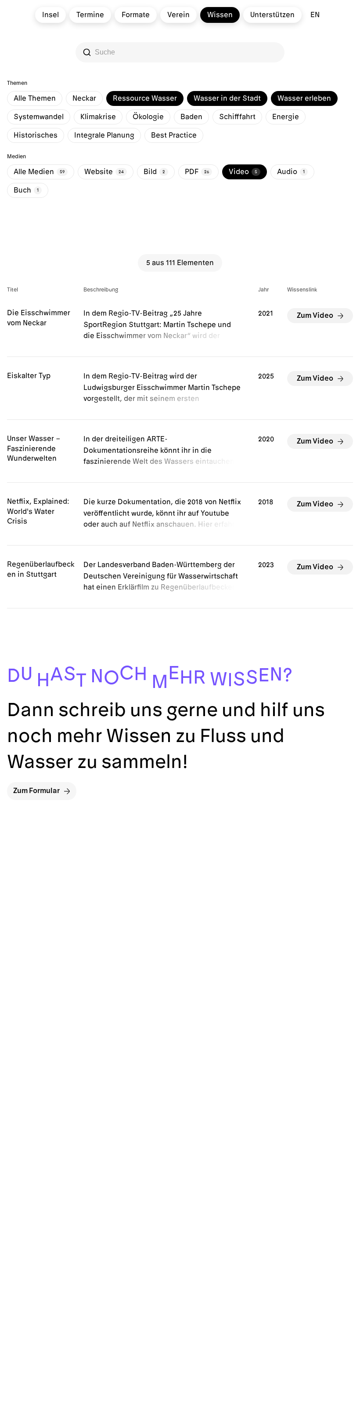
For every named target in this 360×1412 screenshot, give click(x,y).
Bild (154, 171)
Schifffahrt (237, 116)
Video (243, 171)
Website (104, 171)
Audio (291, 171)
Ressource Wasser (145, 98)
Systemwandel (39, 116)
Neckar (84, 98)
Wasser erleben (304, 98)
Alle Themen (35, 98)
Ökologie (148, 116)
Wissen (220, 14)
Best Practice (174, 135)
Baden (191, 116)
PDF (197, 171)
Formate (136, 14)
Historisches (36, 135)
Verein (178, 14)
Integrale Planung (104, 135)
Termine (90, 14)
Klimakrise (98, 116)
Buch (26, 190)
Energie (285, 116)
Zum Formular (36, 790)
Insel (50, 14)
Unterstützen (272, 14)
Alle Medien (39, 171)
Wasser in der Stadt (227, 98)
